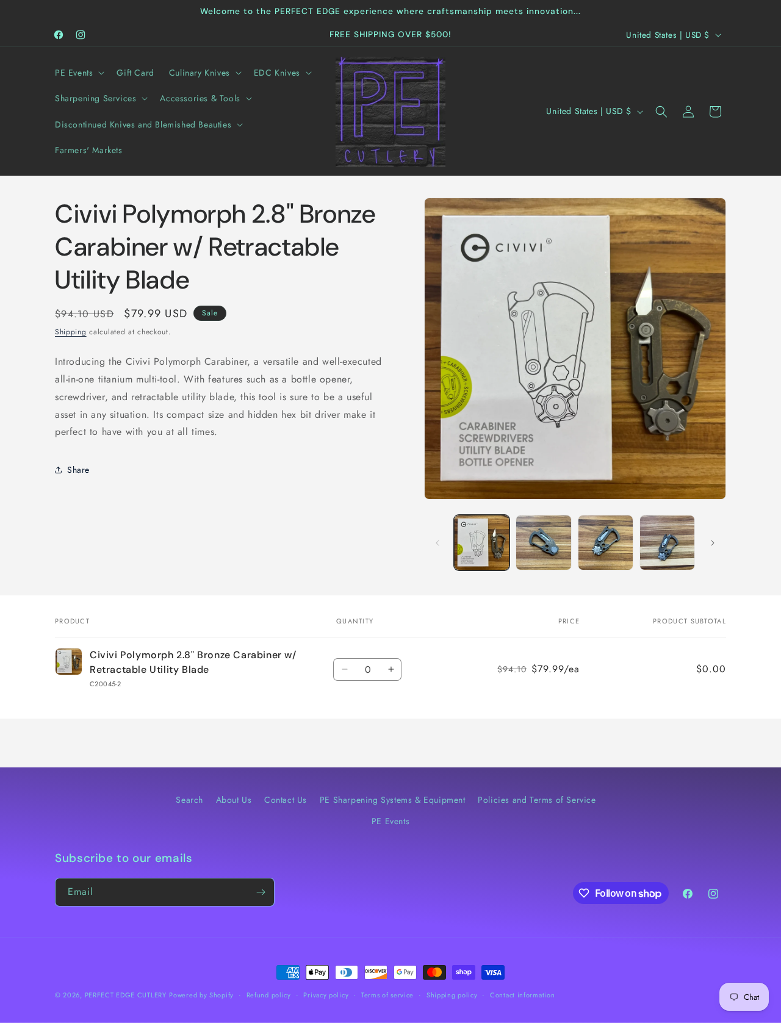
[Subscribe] (260, 892)
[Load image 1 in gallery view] (481, 542)
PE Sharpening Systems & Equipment (393, 800)
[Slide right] (712, 542)
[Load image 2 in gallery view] (543, 542)
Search (189, 800)
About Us (234, 800)
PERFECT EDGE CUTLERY (126, 995)
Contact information (522, 995)
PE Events (390, 821)
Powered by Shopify (201, 995)
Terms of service (387, 995)
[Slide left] (437, 542)
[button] (78, 72)
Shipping (71, 331)
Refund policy (269, 995)
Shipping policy (452, 995)
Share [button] (78, 470)
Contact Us (285, 800)
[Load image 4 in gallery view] (667, 542)
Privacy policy (325, 995)
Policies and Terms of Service (537, 800)
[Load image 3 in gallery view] (605, 542)
